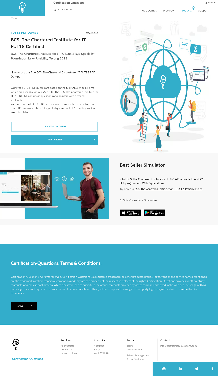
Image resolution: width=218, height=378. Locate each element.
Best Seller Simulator (142, 165)
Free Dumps (149, 10)
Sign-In (212, 2)
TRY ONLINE (55, 139)
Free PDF (168, 10)
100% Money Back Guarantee (138, 200)
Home (14, 18)
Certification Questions (68, 2)
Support (203, 10)
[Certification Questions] (22, 15)
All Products (67, 345)
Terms (19, 305)
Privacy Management (138, 355)
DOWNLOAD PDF (55, 126)
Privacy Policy (134, 349)
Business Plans (69, 353)
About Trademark (136, 359)
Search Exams (65, 9)
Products (186, 10)
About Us (99, 345)
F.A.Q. (97, 349)
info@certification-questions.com (178, 345)
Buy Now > (92, 32)
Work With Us (101, 353)
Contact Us (67, 349)
